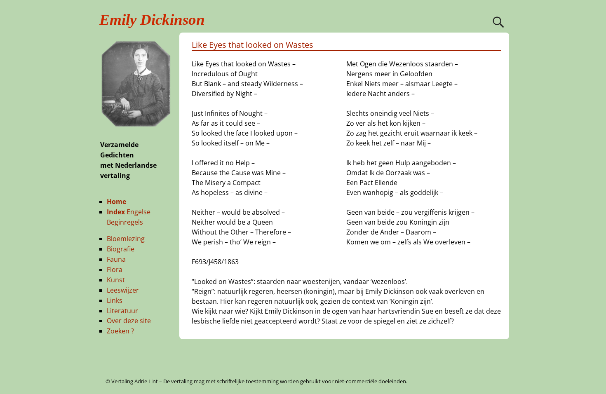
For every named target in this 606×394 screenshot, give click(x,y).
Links (114, 300)
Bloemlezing (126, 238)
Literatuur (122, 310)
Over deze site (129, 320)
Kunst (116, 279)
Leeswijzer (123, 290)
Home (116, 201)
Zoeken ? (120, 330)
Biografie (120, 248)
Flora (114, 269)
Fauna (116, 259)
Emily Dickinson (152, 19)
